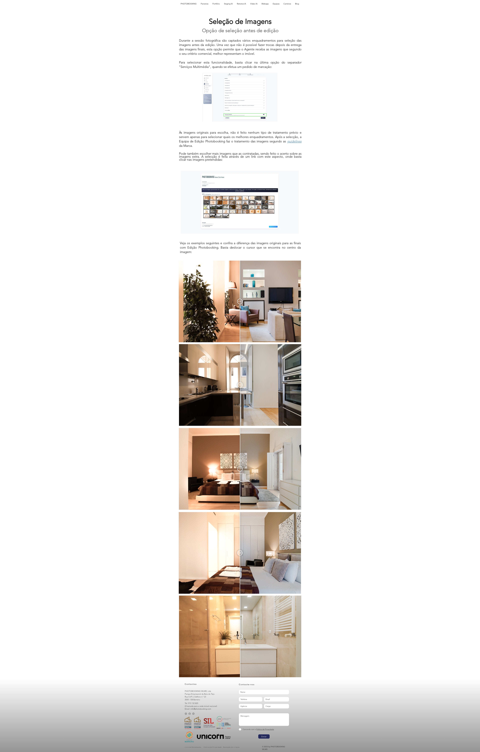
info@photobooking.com (200, 709)
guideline (293, 141)
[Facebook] (189, 714)
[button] (216, 4)
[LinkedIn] (193, 714)
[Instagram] (186, 714)
